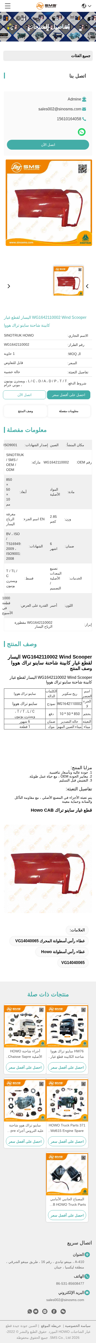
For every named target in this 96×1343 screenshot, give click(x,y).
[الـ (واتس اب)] (81, 132)
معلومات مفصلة (68, 411)
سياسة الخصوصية (78, 1326)
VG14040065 (73, 963)
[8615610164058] (30, 1312)
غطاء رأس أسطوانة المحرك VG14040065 (50, 941)
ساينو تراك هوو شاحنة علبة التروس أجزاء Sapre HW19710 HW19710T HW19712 (25, 1128)
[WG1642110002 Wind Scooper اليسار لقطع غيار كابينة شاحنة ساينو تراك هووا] (49, 210)
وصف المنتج (25, 411)
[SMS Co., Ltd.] (46, 6)
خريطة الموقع (51, 1326)
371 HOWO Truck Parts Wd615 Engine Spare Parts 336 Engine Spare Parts (67, 1128)
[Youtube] (36, 1312)
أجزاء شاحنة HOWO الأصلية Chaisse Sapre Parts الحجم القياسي (25, 1054)
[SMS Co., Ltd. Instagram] (45, 1312)
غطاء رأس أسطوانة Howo (63, 952)
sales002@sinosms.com (59, 109)
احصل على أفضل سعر (68, 395)
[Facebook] (54, 1312)
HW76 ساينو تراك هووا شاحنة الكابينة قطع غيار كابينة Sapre (67, 1054)
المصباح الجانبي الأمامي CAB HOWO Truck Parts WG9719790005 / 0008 (67, 1202)
